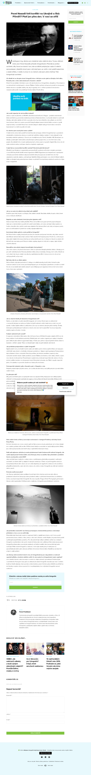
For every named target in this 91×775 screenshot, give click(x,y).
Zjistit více (19, 392)
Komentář (9, 695)
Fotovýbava (41, 2)
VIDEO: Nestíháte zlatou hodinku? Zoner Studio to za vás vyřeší (73, 109)
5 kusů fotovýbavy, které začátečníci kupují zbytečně (78, 37)
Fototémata (51, 2)
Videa (7, 656)
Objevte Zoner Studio (45, 753)
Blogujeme (61, 2)
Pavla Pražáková (25, 612)
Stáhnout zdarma (73, 2)
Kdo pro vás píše (31, 761)
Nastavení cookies (59, 761)
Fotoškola (18, 2)
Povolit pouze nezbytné (65, 391)
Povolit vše (65, 384)
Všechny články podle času (42, 761)
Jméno (8, 714)
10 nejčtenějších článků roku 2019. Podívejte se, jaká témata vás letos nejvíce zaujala (53, 663)
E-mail (8, 719)
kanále (76, 77)
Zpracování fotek (29, 2)
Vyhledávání (51, 761)
